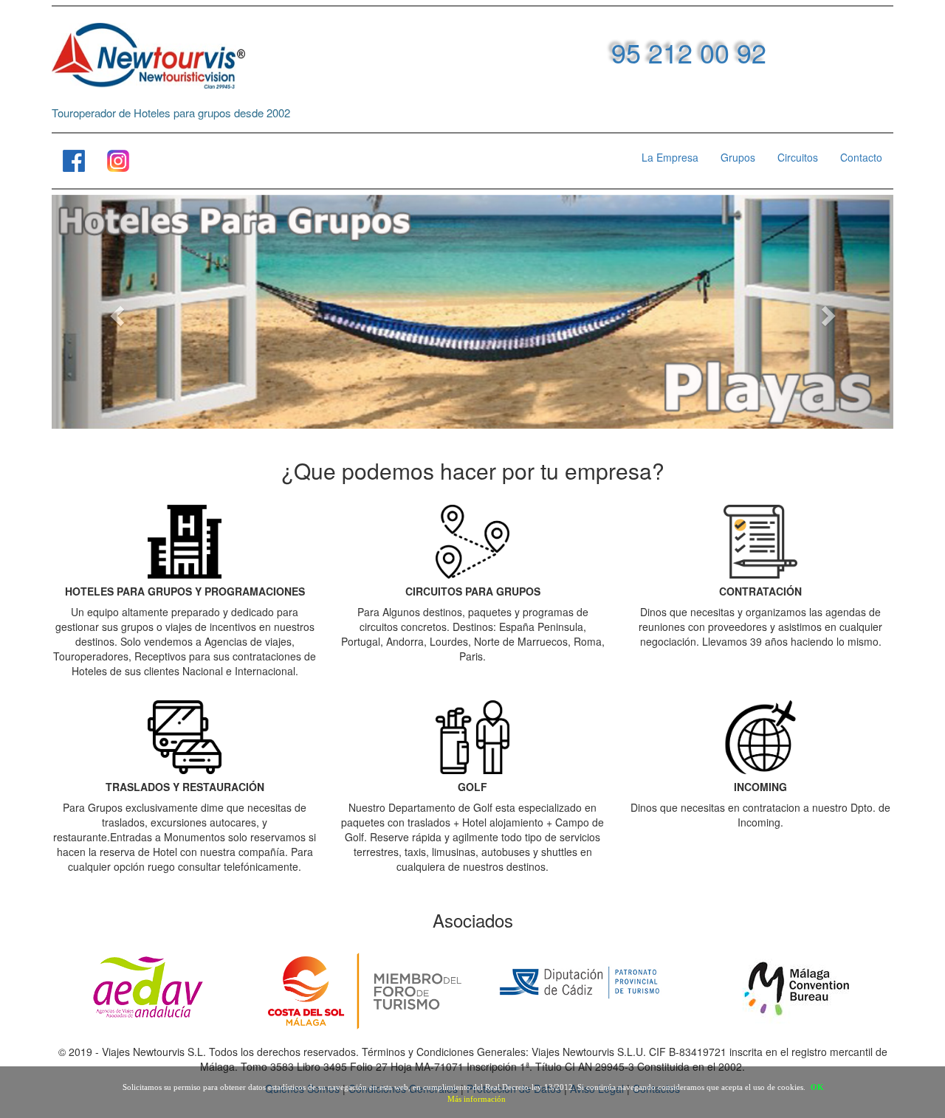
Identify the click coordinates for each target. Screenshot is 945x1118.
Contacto (861, 157)
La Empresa (670, 157)
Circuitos (797, 157)
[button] (115, 312)
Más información (476, 1098)
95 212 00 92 (688, 52)
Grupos (738, 157)
